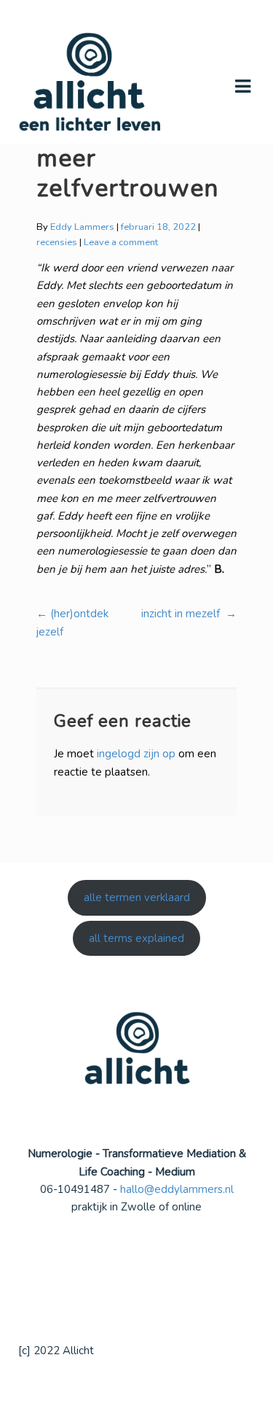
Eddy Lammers (82, 226)
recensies (56, 242)
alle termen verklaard (137, 897)
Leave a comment (121, 242)
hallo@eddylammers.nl (177, 1189)
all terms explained (136, 938)
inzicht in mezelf (189, 613)
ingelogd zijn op (136, 753)
